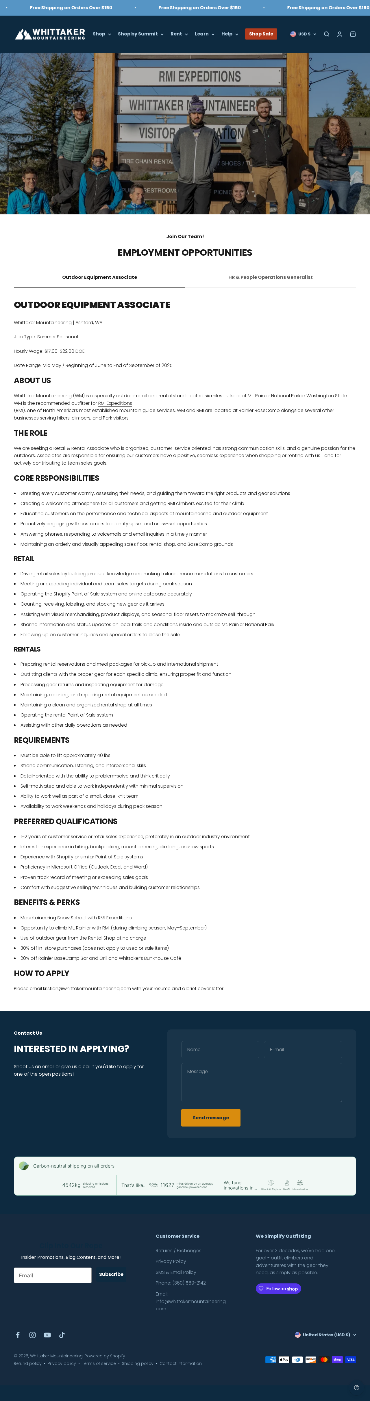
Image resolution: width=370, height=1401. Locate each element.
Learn (202, 34)
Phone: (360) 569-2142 (181, 1283)
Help (226, 34)
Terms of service (99, 1363)
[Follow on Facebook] (18, 1335)
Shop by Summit (138, 34)
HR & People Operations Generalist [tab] (270, 277)
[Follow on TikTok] (62, 1335)
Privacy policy (62, 1363)
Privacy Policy (171, 1261)
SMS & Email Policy (176, 1272)
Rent (176, 34)
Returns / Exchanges (178, 1250)
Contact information (181, 1363)
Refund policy (28, 1363)
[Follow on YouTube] (47, 1335)
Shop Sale (261, 34)
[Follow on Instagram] (32, 1335)
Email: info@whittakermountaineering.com (191, 1301)
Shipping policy (137, 1363)
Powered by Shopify (105, 1356)
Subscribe (111, 1274)
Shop (99, 34)
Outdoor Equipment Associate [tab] (99, 277)
